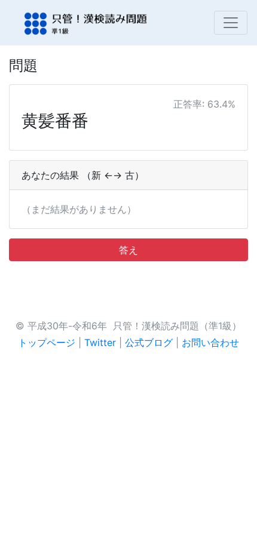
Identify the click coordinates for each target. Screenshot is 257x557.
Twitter (100, 342)
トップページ (46, 342)
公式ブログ (149, 342)
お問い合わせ (210, 342)
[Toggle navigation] (230, 23)
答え (128, 250)
